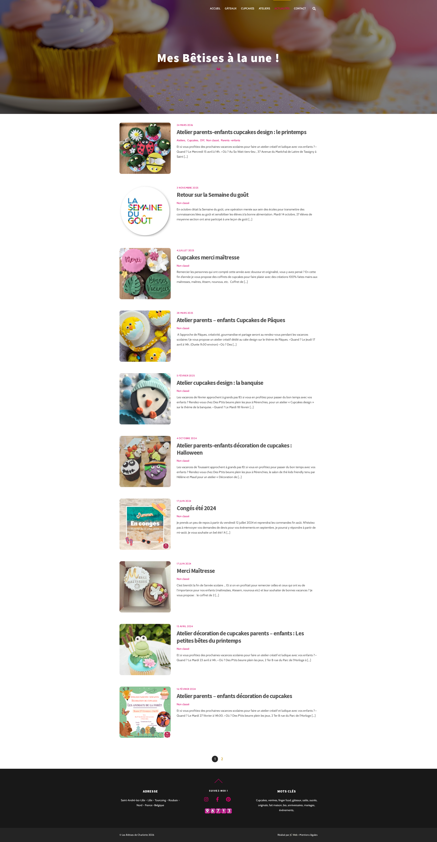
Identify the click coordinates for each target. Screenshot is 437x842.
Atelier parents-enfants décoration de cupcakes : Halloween (234, 448)
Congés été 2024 (196, 508)
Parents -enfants (230, 140)
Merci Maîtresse (196, 571)
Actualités (282, 8)
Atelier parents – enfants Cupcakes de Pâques (231, 320)
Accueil (215, 8)
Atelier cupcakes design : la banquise (220, 383)
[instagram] (207, 799)
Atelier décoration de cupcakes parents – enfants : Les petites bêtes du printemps (240, 636)
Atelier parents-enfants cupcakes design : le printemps (241, 132)
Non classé (212, 140)
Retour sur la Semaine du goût (212, 194)
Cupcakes (247, 8)
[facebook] (218, 799)
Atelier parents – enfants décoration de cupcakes (234, 696)
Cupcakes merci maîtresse (208, 257)
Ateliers (264, 8)
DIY (202, 140)
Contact (300, 8)
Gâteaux (230, 8)
